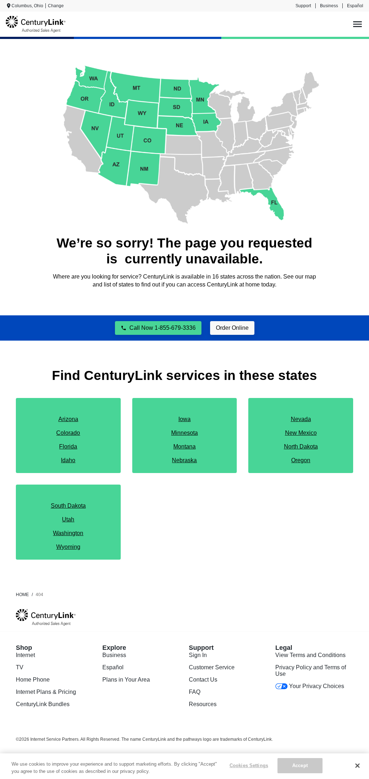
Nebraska (184, 460)
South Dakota (68, 506)
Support (303, 5)
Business (329, 5)
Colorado (68, 433)
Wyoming (68, 547)
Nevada (301, 419)
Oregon (300, 460)
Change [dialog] (56, 5)
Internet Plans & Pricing (46, 692)
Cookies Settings (249, 765)
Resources (203, 704)
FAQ (194, 692)
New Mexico (301, 433)
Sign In (198, 655)
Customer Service (212, 667)
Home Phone (33, 680)
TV (19, 667)
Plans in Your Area (126, 680)
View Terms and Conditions (310, 655)
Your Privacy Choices (316, 686)
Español (355, 5)
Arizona (68, 419)
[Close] (357, 766)
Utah (68, 519)
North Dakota (301, 446)
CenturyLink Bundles (43, 704)
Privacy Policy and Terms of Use (310, 670)
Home (22, 594)
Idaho (68, 460)
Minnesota (184, 433)
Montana (184, 446)
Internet (25, 655)
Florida (68, 446)
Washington (68, 533)
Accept (300, 765)
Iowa (184, 419)
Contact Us (203, 680)
